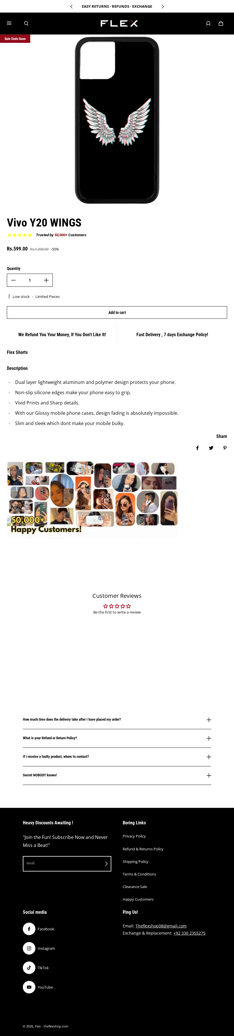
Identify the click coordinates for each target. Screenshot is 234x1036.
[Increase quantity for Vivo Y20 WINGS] (46, 280)
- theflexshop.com (55, 1026)
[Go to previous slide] (71, 6)
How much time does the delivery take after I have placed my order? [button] (72, 720)
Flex (38, 1026)
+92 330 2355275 (189, 933)
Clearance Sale (135, 886)
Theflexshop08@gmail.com (161, 926)
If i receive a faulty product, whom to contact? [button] (56, 756)
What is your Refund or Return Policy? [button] (50, 738)
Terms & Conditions (139, 874)
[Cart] (221, 23)
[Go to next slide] (162, 6)
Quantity (13, 268)
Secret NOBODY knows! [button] (40, 775)
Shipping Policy (135, 861)
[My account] (208, 23)
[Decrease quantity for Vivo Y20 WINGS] (13, 280)
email (31, 863)
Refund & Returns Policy (143, 848)
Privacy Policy (134, 836)
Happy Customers (138, 899)
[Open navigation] (13, 23)
